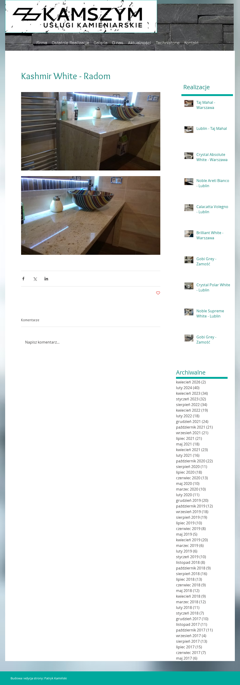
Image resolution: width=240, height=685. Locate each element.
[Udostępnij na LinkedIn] (46, 278)
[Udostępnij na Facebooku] (23, 278)
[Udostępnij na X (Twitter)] (35, 278)
